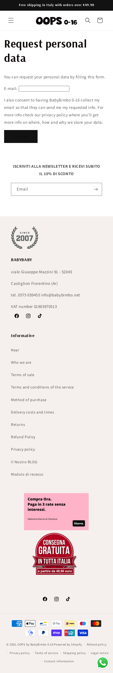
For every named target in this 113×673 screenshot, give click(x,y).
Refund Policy (23, 436)
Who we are (21, 362)
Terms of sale (23, 374)
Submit (21, 136)
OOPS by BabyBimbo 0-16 (35, 644)
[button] (11, 20)
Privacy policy (23, 449)
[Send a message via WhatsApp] (102, 662)
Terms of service (46, 653)
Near (15, 349)
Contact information (59, 661)
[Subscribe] (96, 189)
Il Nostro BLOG (24, 461)
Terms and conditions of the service (42, 387)
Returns (18, 424)
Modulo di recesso (27, 474)
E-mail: (11, 88)
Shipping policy (74, 653)
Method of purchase (29, 399)
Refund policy (96, 644)
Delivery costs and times (32, 412)
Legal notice (99, 653)
